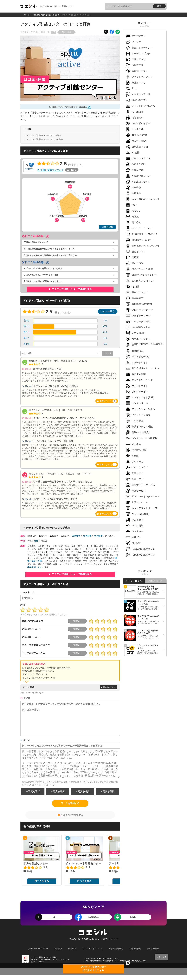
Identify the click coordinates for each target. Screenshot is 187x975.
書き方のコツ (109, 687)
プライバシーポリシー (38, 948)
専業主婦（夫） (34, 567)
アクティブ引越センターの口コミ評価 (44, 135)
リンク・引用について (92, 948)
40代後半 (98, 536)
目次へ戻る (161, 957)
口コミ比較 (107, 227)
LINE (133, 917)
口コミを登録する (70, 803)
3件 (89, 106)
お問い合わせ (135, 948)
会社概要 (72, 948)
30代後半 (76, 536)
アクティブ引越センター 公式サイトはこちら (93, 969)
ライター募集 (153, 948)
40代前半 (87, 536)
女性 (36, 541)
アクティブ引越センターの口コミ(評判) (45, 139)
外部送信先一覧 (116, 948)
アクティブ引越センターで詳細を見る (71, 289)
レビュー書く (108, 311)
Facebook (93, 917)
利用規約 (58, 948)
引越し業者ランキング (52, 170)
